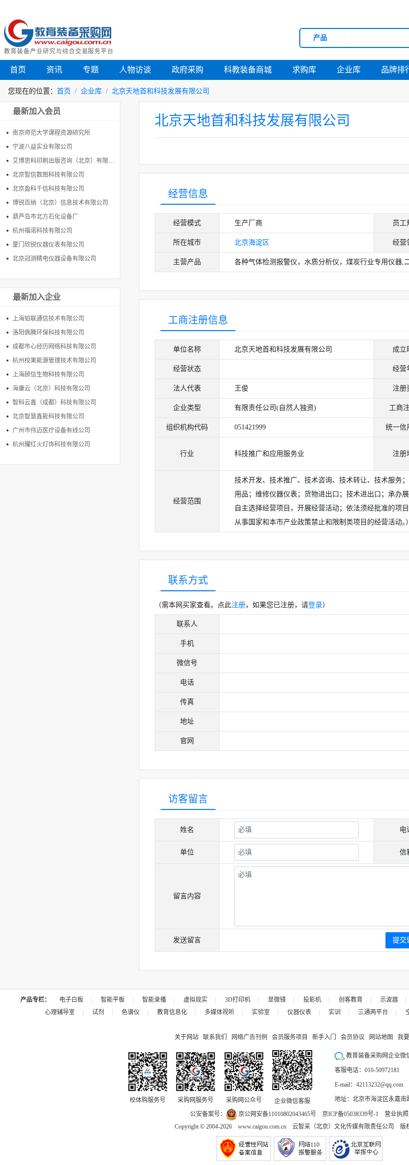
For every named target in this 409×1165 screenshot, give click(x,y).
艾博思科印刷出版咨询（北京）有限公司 (66, 160)
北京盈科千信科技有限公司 (48, 188)
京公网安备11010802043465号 (276, 1114)
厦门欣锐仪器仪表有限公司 (48, 244)
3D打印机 (237, 999)
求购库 (304, 69)
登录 (315, 605)
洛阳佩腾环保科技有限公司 (48, 332)
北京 (241, 242)
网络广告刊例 (249, 1037)
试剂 (98, 1012)
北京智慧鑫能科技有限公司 (48, 416)
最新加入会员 (37, 111)
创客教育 (351, 999)
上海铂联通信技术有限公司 (48, 318)
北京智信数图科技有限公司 (48, 174)
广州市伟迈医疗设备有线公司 (51, 430)
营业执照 (397, 1114)
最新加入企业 (37, 297)
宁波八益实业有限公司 (42, 146)
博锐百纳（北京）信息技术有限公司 (60, 202)
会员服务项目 (290, 1037)
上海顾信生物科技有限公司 (48, 374)
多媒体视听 (219, 1012)
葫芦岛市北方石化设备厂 (45, 216)
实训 (335, 1012)
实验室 (261, 1012)
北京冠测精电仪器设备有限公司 (54, 258)
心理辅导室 (60, 1012)
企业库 (349, 69)
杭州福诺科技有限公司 (42, 230)
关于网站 (187, 1037)
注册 (238, 605)
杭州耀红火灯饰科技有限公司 (51, 444)
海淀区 (258, 242)
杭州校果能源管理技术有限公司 (54, 360)
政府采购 (188, 69)
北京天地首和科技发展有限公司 (160, 91)
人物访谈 (135, 69)
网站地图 (381, 1037)
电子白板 (71, 999)
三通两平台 (373, 1012)
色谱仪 (131, 1012)
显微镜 (277, 999)
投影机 (312, 999)
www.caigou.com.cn (262, 1126)
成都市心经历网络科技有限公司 (54, 346)
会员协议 (353, 1037)
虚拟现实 (195, 999)
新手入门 (324, 1037)
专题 (91, 69)
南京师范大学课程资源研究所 (51, 132)
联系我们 (215, 1037)
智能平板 (113, 999)
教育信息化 (172, 1012)
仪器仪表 (299, 1012)
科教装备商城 (248, 69)
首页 (18, 69)
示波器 (389, 999)
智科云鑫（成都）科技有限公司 (54, 402)
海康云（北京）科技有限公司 (51, 388)
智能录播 (154, 999)
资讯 (54, 69)
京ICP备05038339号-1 (350, 1114)
